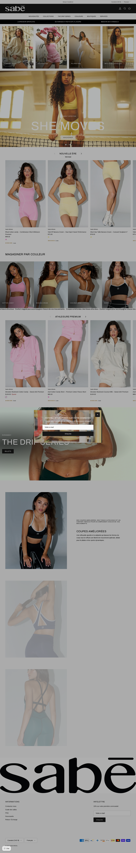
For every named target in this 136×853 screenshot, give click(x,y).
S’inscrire (68, 434)
